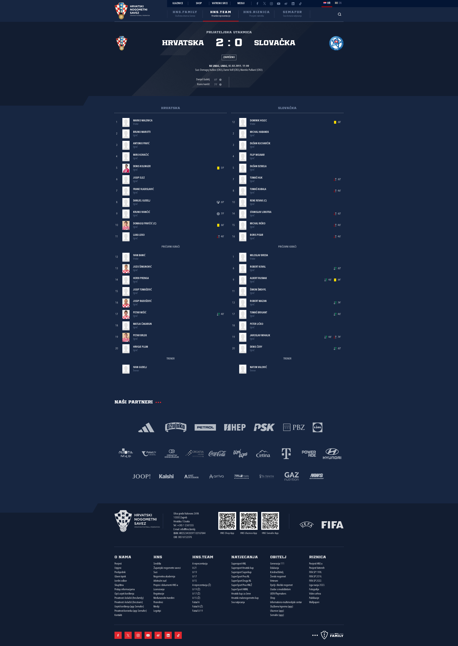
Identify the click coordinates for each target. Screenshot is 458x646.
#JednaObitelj (276, 572)
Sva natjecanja (238, 602)
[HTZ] (125, 453)
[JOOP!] (141, 475)
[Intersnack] (240, 453)
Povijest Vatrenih (317, 568)
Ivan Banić (139, 255)
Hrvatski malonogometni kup (245, 598)
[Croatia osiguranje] (171, 453)
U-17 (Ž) (196, 594)
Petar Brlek (140, 335)
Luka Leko (139, 235)
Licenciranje (159, 589)
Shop (199, 3)
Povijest (117, 564)
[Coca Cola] (217, 453)
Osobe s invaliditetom (280, 589)
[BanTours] (241, 475)
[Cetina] (263, 453)
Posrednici (158, 602)
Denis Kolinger (142, 166)
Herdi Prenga (141, 278)
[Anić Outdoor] (191, 475)
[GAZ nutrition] (291, 475)
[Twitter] (264, 3)
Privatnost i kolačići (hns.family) (128, 598)
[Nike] (146, 427)
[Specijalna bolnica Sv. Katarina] (266, 475)
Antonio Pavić (141, 143)
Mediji (241, 3)
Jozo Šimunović (142, 267)
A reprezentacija (200, 564)
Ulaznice (177, 3)
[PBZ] (294, 427)
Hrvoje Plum (140, 347)
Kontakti (118, 615)
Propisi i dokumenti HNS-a (166, 585)
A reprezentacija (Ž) (201, 585)
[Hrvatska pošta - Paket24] (148, 453)
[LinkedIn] (293, 3)
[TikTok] (300, 3)
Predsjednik (120, 572)
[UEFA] (306, 524)
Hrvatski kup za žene (241, 594)
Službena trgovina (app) (281, 606)
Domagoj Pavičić (143, 223)
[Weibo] (285, 3)
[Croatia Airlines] (194, 453)
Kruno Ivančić (141, 212)
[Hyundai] (332, 453)
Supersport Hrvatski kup (242, 568)
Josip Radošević (142, 301)
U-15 (194, 581)
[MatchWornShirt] (316, 475)
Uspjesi (117, 568)
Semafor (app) (277, 615)
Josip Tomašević (142, 290)
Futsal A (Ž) (197, 606)
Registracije (159, 594)
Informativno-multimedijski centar (286, 602)
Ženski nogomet (278, 576)
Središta (157, 564)
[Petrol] (205, 427)
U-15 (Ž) (196, 598)
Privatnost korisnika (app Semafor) (130, 611)
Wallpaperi (314, 602)
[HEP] (235, 427)
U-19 (194, 572)
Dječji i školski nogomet (281, 585)
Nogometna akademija (164, 576)
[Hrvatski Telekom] (286, 453)
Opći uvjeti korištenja (124, 594)
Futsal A (195, 602)
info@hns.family (187, 529)
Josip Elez (139, 178)
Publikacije (314, 598)
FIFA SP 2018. (315, 576)
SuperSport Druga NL (241, 581)
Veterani (274, 581)
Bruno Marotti (142, 132)
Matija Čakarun (142, 324)
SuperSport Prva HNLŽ (241, 585)
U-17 (194, 576)
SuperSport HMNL (239, 589)
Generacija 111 (277, 564)
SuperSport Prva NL (240, 576)
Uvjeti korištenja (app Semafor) (129, 606)
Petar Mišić (139, 312)
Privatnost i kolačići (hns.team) (128, 602)
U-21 (194, 568)
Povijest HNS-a (315, 564)
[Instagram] (271, 3)
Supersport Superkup (241, 572)
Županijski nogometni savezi (167, 568)
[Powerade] (309, 453)
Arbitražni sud (160, 581)
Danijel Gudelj (141, 200)
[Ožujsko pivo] (176, 427)
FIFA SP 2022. (315, 581)
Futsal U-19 (197, 611)
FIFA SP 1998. (315, 572)
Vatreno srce (220, 3)
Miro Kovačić (141, 155)
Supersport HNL (238, 564)
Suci (155, 572)
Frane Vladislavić (143, 189)
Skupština (119, 585)
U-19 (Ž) (196, 589)
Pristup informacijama (124, 589)
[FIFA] (333, 524)
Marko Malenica (142, 120)
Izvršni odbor (120, 581)
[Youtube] (278, 3)
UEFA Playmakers (278, 594)
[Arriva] (216, 475)
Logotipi (157, 611)
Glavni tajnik (120, 576)
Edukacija (274, 568)
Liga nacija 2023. (317, 585)
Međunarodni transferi (164, 598)
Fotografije (314, 589)
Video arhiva (315, 594)
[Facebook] (257, 3)
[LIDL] (318, 427)
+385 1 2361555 (185, 525)
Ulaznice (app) (277, 611)
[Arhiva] (339, 14)
